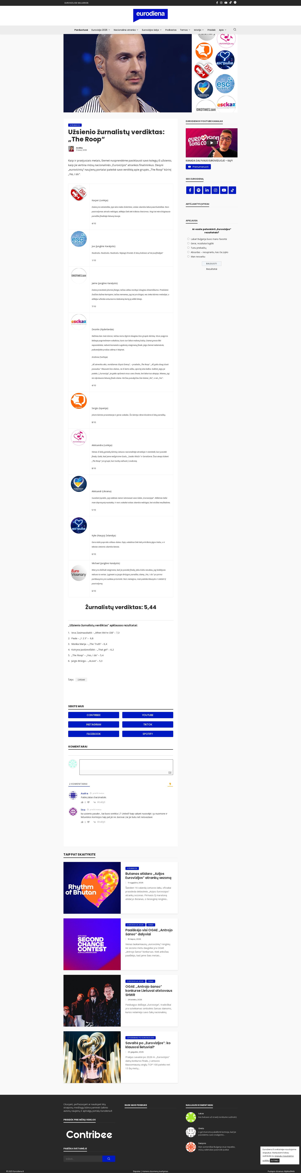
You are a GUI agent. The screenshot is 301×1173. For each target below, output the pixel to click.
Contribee (93, 715)
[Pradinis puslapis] (150, 15)
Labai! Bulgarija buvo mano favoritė (209, 239)
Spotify (148, 734)
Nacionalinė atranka (125, 30)
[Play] (211, 143)
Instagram (93, 724)
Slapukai (136, 1171)
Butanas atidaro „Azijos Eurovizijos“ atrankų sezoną (148, 876)
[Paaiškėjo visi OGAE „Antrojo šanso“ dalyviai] (92, 944)
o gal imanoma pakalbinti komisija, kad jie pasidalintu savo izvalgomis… (217, 1133)
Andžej (79, 148)
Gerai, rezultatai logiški (202, 243)
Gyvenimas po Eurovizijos (140, 1037)
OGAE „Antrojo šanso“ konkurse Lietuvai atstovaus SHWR (148, 991)
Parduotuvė (81, 30)
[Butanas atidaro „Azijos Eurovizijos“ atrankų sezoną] (92, 888)
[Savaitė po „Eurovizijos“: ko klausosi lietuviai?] (92, 1057)
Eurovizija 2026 (99, 30)
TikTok (147, 724)
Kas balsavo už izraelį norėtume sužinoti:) (217, 1117)
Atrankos (75, 125)
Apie (221, 30)
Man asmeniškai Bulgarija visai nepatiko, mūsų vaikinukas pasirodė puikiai (216, 1148)
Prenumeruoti (201, 166)
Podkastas (171, 30)
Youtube (147, 715)
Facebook (94, 734)
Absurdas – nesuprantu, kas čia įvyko (209, 252)
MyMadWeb (289, 1171)
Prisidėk (212, 30)
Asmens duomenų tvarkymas (155, 1171)
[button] (212, 159)
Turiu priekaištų (198, 247)
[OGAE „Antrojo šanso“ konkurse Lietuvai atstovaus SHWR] (92, 1001)
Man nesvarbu (198, 256)
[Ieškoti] (235, 30)
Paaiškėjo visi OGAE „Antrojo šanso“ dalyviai (149, 932)
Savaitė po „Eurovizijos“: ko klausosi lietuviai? (148, 1045)
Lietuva (81, 679)
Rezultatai (211, 269)
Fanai (150, 925)
